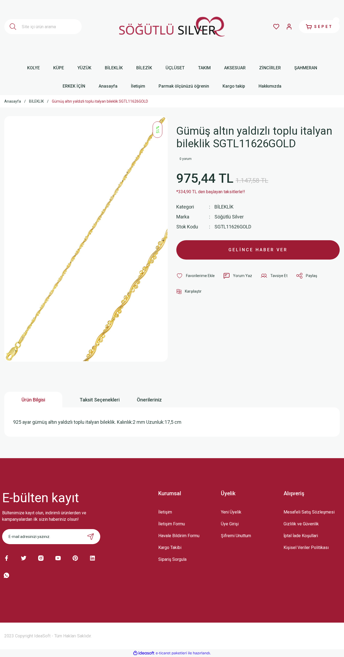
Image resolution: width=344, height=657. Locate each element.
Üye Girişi (230, 523)
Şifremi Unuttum (236, 535)
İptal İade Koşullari (301, 535)
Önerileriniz (149, 400)
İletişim (165, 512)
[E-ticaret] (171, 653)
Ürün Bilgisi (33, 400)
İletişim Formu (171, 523)
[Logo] (172, 27)
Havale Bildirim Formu (178, 535)
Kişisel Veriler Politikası (306, 547)
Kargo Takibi (169, 547)
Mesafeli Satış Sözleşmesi (309, 512)
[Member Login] (289, 26)
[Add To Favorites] (195, 275)
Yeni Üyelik (231, 512)
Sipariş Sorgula (172, 559)
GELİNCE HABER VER (258, 249)
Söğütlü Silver (229, 217)
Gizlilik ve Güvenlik (301, 523)
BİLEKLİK (224, 207)
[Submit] (90, 536)
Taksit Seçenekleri (100, 400)
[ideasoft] (144, 653)
